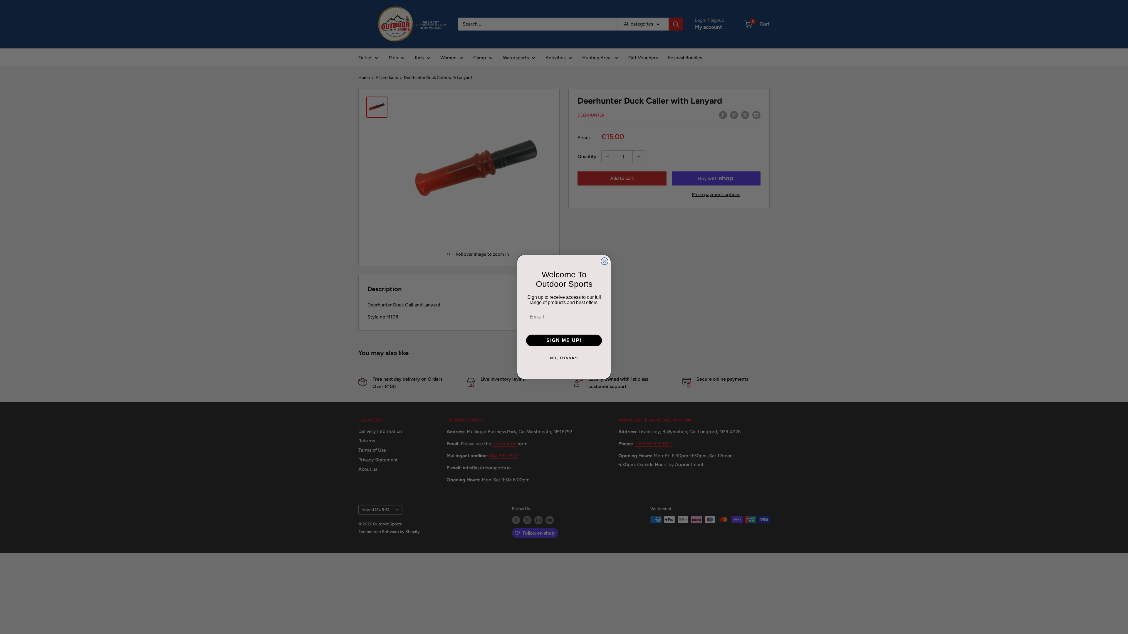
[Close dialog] (604, 261)
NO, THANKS (564, 358)
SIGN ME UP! (564, 340)
